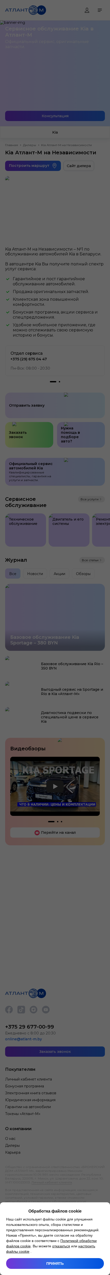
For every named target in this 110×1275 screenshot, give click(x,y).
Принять (55, 1263)
